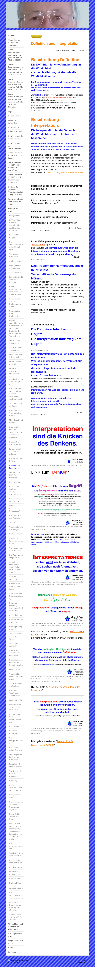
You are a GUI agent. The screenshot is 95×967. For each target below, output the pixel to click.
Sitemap (25, 960)
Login (85, 960)
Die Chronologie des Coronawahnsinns (65, 172)
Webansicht (82, 962)
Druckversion (15, 960)
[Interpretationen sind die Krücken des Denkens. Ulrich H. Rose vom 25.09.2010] (57, 444)
